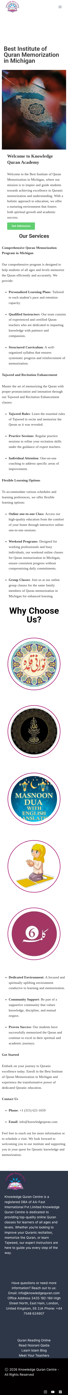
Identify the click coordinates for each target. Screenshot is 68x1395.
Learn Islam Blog (34, 1350)
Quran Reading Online (34, 1340)
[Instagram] (45, 1392)
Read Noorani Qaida (34, 1345)
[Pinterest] (60, 1392)
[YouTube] (53, 1392)
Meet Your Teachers (34, 1355)
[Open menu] (59, 7)
